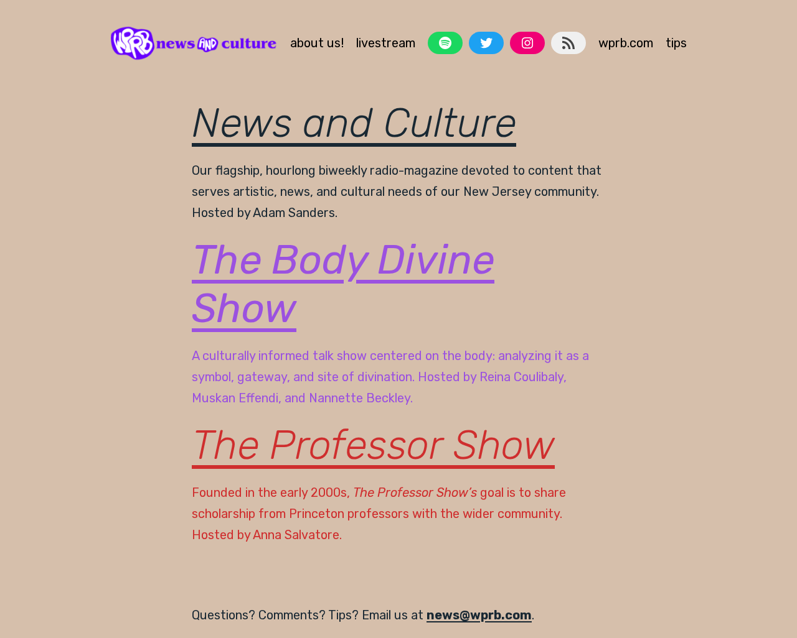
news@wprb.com (479, 615)
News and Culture (354, 123)
